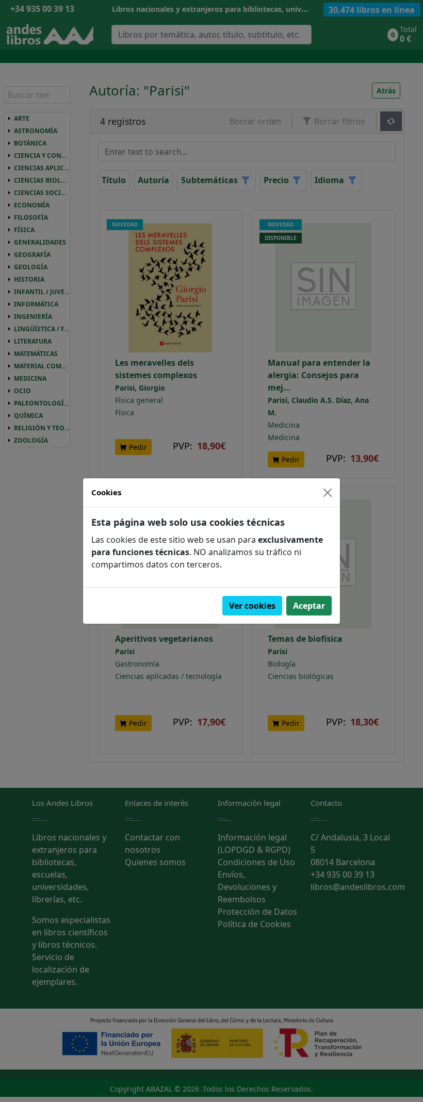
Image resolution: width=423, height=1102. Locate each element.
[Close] (327, 492)
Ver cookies (252, 605)
